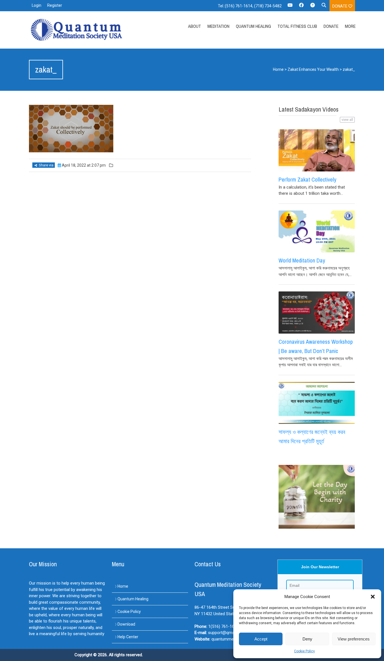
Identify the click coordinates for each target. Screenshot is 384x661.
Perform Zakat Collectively (307, 179)
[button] (373, 596)
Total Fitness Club (297, 26)
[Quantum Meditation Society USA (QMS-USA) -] (77, 30)
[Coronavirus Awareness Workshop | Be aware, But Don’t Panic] (317, 312)
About (194, 26)
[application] (382, 659)
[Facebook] (301, 7)
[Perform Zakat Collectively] (317, 150)
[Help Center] (312, 7)
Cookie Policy (304, 651)
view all (347, 120)
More (350, 26)
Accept (260, 639)
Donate (340, 6)
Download (126, 624)
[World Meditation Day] (317, 231)
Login (36, 5)
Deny (307, 639)
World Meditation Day (302, 260)
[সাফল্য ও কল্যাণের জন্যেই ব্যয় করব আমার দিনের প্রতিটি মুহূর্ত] (317, 403)
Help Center (128, 637)
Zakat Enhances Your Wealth (313, 69)
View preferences (354, 639)
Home (278, 69)
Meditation (218, 26)
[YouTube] (290, 7)
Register (54, 5)
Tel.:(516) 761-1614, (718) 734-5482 (250, 6)
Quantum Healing (253, 26)
